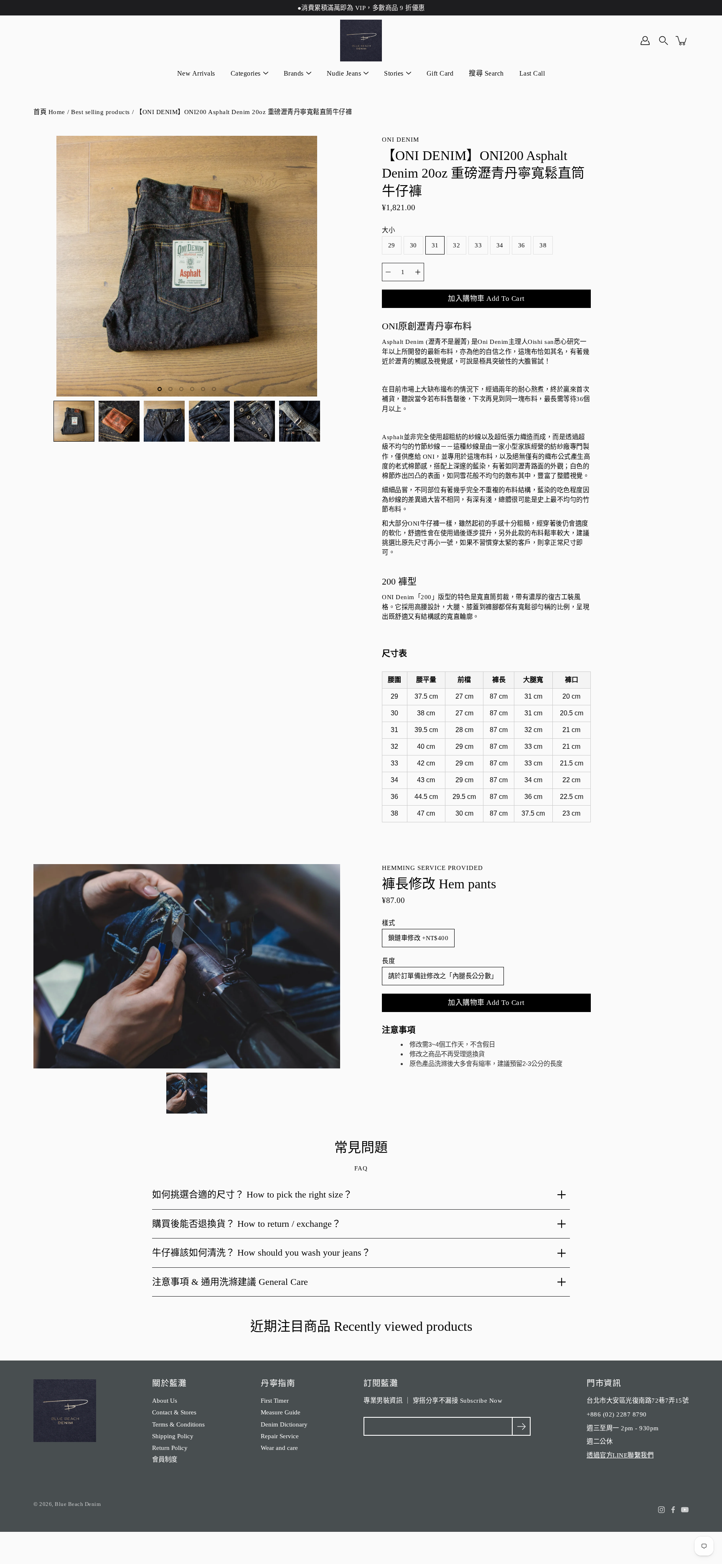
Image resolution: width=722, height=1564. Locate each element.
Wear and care (279, 1447)
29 (391, 245)
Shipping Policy (172, 1435)
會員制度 (164, 1459)
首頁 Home (49, 111)
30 (413, 245)
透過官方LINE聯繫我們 (620, 1455)
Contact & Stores (174, 1412)
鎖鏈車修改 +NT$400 (418, 937)
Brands (294, 73)
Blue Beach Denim (78, 1504)
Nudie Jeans (344, 73)
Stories (394, 73)
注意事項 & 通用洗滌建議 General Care (230, 1282)
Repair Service (280, 1435)
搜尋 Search (486, 73)
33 (478, 245)
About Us (164, 1400)
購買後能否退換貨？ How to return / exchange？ (246, 1223)
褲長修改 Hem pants (439, 883)
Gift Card (440, 73)
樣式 (388, 922)
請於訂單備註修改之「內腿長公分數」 (443, 975)
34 (499, 245)
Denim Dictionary (284, 1424)
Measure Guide (280, 1412)
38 (543, 245)
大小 (388, 230)
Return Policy (170, 1447)
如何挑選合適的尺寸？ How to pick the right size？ (252, 1194)
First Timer (275, 1400)
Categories (246, 73)
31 (435, 245)
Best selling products (100, 111)
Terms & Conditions (178, 1424)
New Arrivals (196, 73)
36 (521, 245)
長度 (388, 960)
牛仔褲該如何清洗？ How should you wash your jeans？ (261, 1252)
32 (456, 245)
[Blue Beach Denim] (361, 40)
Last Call (532, 73)
